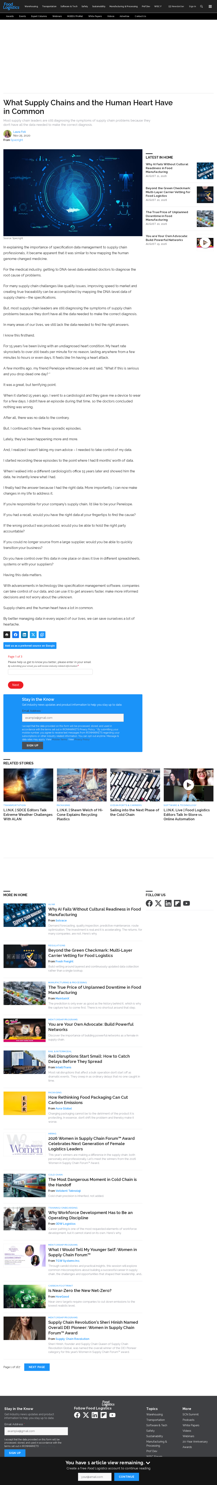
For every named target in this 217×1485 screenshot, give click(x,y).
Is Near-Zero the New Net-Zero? (80, 1290)
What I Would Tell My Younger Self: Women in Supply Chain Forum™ (92, 1252)
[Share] (15, 634)
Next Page (37, 1367)
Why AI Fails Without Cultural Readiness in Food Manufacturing (167, 168)
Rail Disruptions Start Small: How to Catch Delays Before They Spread (89, 1059)
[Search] (201, 6)
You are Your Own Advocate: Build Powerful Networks (167, 238)
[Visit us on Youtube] (186, 903)
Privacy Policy (82, 739)
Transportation (14, 805)
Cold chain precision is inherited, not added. (76, 1196)
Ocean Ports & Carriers (126, 805)
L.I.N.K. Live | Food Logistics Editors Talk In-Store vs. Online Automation (187, 814)
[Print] (6, 634)
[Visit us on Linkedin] (168, 903)
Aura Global (64, 1108)
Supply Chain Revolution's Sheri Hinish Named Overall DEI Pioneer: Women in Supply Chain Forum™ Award (93, 1327)
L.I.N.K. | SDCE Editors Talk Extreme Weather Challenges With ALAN (28, 814)
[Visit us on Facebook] (149, 903)
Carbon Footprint (60, 1285)
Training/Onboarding (63, 1208)
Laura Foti (19, 131)
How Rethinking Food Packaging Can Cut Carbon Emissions (88, 1100)
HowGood (62, 1296)
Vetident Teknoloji (68, 1190)
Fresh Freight (64, 961)
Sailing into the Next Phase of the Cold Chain (134, 812)
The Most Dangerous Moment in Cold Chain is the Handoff (92, 1182)
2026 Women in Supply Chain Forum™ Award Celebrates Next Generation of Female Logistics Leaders (91, 1143)
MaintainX (62, 998)
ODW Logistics (65, 1223)
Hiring (52, 1133)
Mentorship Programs (63, 1019)
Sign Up (32, 745)
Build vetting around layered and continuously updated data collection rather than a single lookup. (93, 968)
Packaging (63, 805)
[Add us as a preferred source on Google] (42, 634)
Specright (17, 140)
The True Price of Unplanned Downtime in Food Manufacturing (167, 216)
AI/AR (51, 904)
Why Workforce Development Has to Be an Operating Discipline (90, 1215)
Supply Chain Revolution (72, 1339)
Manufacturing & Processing (67, 982)
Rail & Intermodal (60, 1051)
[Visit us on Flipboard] (177, 903)
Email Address (32, 711)
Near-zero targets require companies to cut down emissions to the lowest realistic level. (91, 1303)
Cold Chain (55, 1174)
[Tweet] (33, 634)
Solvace (61, 920)
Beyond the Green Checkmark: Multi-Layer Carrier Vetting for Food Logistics (168, 192)
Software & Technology (180, 805)
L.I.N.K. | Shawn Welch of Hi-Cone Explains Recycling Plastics (80, 814)
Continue (126, 1476)
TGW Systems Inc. (68, 1260)
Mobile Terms (59, 739)
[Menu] (210, 6)
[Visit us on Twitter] (158, 903)
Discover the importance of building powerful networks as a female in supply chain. (93, 1037)
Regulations (56, 945)
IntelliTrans (63, 1067)
